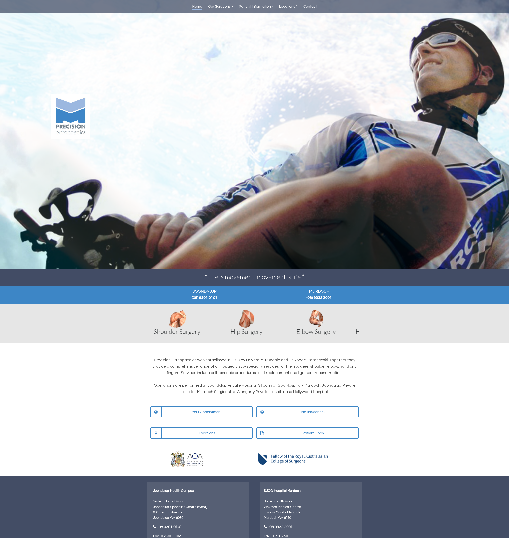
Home (197, 6)
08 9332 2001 (281, 527)
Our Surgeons (219, 6)
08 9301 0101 (170, 527)
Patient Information (255, 6)
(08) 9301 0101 (204, 298)
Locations (287, 6)
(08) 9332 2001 (319, 298)
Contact (310, 6)
